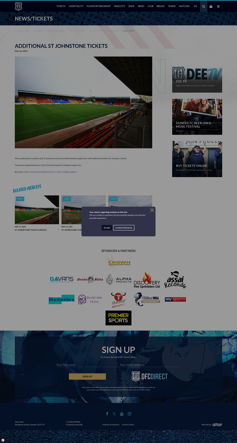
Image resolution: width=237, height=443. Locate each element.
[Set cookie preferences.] (5, 438)
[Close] (152, 210)
